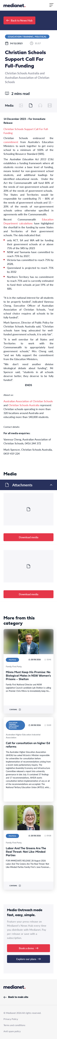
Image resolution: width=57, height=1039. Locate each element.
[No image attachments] (21, 105)
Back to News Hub (21, 20)
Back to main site (18, 997)
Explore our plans (26, 959)
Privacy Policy (11, 1019)
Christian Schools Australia (23, 405)
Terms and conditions (14, 1025)
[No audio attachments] (40, 105)
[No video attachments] (49, 105)
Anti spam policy (12, 1031)
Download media (28, 537)
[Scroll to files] (30, 105)
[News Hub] (14, 5)
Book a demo (26, 948)
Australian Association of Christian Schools (28, 401)
